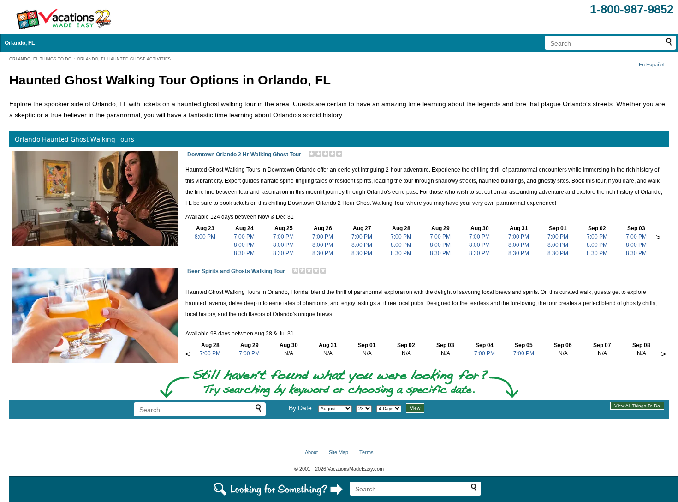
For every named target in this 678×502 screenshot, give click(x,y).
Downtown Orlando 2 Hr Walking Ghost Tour (244, 154)
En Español (651, 64)
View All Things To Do (637, 405)
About (311, 452)
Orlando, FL (20, 43)
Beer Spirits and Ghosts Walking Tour (236, 271)
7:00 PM (244, 236)
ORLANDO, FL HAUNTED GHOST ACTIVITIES (124, 59)
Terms (366, 452)
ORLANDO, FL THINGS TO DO (40, 59)
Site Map (338, 452)
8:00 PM (205, 236)
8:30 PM (244, 253)
